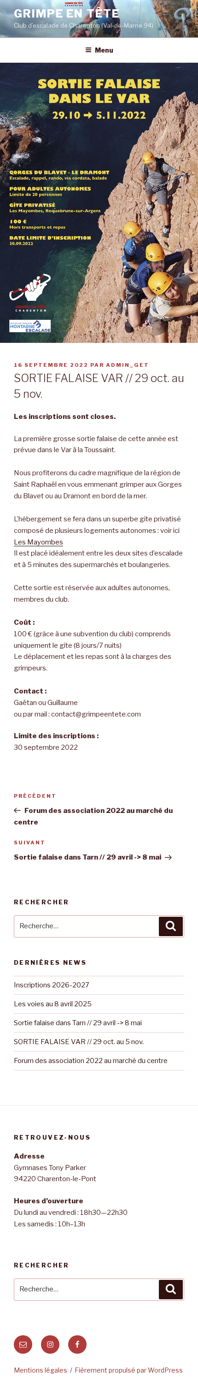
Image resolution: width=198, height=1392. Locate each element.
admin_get (127, 365)
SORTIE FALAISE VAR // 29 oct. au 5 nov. (79, 1042)
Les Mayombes (38, 542)
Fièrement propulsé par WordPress (129, 1370)
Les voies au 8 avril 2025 (53, 1004)
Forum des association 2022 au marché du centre (91, 1061)
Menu (104, 50)
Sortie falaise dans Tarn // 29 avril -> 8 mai (78, 1023)
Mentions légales (40, 1370)
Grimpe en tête (67, 13)
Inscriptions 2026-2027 (51, 985)
